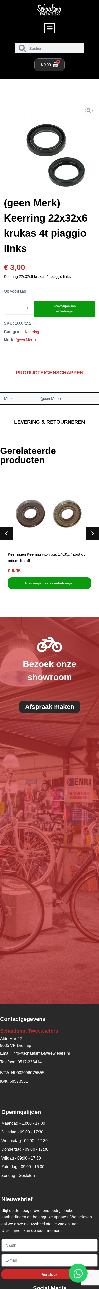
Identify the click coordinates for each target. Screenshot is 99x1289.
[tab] (49, 372)
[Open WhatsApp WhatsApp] (78, 1273)
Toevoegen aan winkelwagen (65, 308)
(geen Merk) (25, 340)
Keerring (32, 332)
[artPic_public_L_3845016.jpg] (49, 149)
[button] (49, 28)
